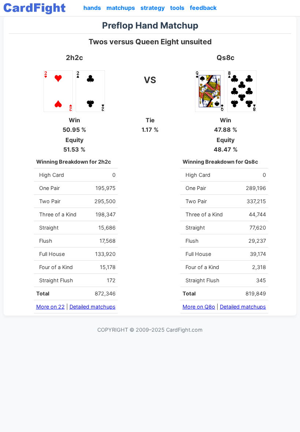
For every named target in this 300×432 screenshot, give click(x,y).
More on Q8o (199, 306)
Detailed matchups (93, 306)
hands (92, 7)
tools (177, 7)
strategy (152, 7)
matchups (120, 7)
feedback (203, 7)
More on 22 (50, 306)
